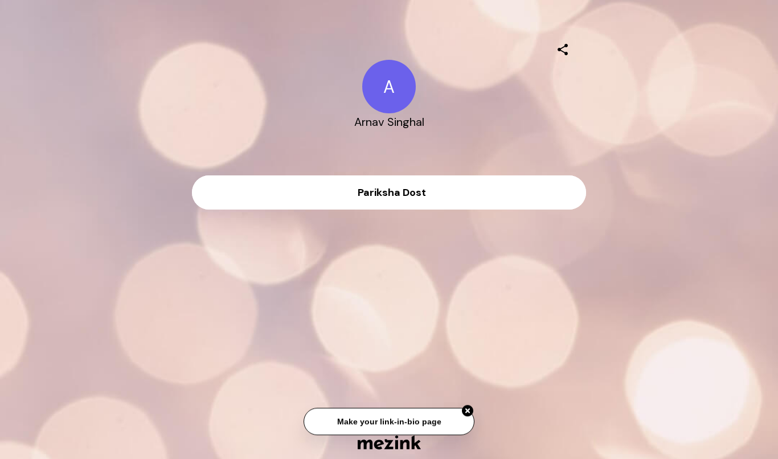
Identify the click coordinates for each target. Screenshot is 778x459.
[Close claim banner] (467, 411)
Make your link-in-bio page (389, 422)
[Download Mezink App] (389, 442)
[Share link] (563, 48)
